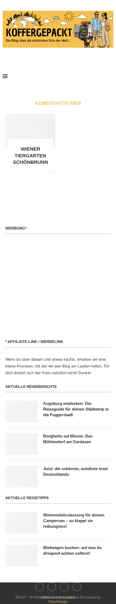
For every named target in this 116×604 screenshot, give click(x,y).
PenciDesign (58, 601)
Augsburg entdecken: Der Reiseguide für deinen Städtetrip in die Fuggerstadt (76, 409)
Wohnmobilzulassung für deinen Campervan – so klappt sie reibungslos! (73, 521)
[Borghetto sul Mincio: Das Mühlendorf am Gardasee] (21, 444)
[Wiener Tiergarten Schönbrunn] (30, 130)
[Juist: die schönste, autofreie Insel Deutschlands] (21, 476)
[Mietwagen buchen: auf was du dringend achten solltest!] (21, 555)
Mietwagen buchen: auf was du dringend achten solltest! (72, 550)
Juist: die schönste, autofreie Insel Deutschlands (75, 471)
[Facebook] (46, 56)
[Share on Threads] (38, 172)
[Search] (110, 76)
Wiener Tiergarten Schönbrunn (30, 155)
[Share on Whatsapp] (27, 172)
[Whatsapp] (69, 56)
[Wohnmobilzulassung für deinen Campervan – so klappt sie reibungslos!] (21, 523)
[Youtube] (61, 56)
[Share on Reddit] (22, 172)
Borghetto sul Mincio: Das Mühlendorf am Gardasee (68, 439)
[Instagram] (54, 56)
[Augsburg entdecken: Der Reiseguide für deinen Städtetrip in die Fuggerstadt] (21, 411)
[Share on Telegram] (33, 172)
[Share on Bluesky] (44, 172)
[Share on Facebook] (16, 172)
